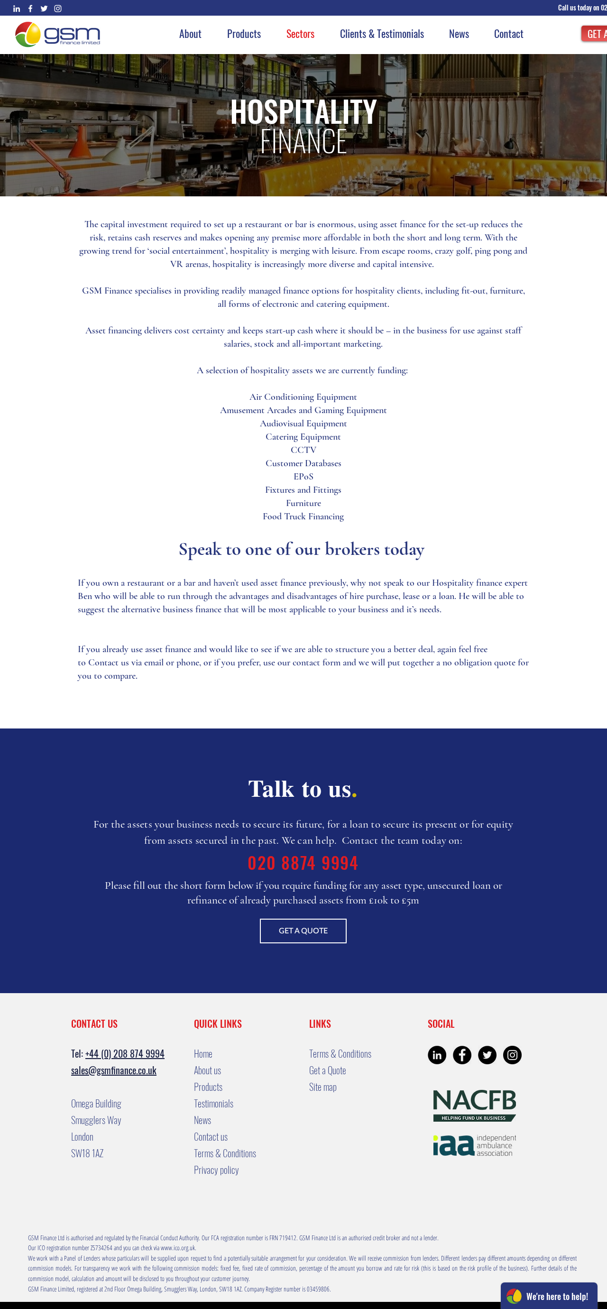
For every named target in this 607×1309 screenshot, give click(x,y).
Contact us (108, 662)
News (202, 1120)
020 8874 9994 (303, 862)
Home (203, 1053)
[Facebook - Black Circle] (462, 1055)
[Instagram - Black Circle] (512, 1055)
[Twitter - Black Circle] (487, 1055)
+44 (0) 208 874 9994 (125, 1053)
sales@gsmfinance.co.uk (113, 1070)
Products (208, 1086)
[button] (579, 7)
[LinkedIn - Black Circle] (437, 1055)
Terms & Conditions (225, 1153)
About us (207, 1070)
